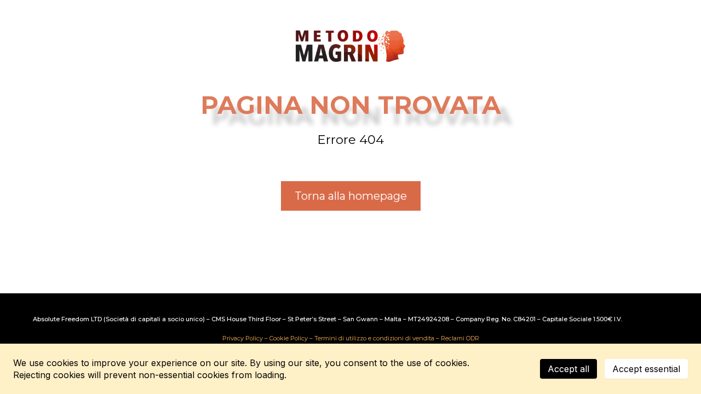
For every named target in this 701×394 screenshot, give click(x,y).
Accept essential (646, 368)
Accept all (568, 368)
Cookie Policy (288, 338)
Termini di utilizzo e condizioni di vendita (374, 338)
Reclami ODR (460, 338)
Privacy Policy (242, 338)
